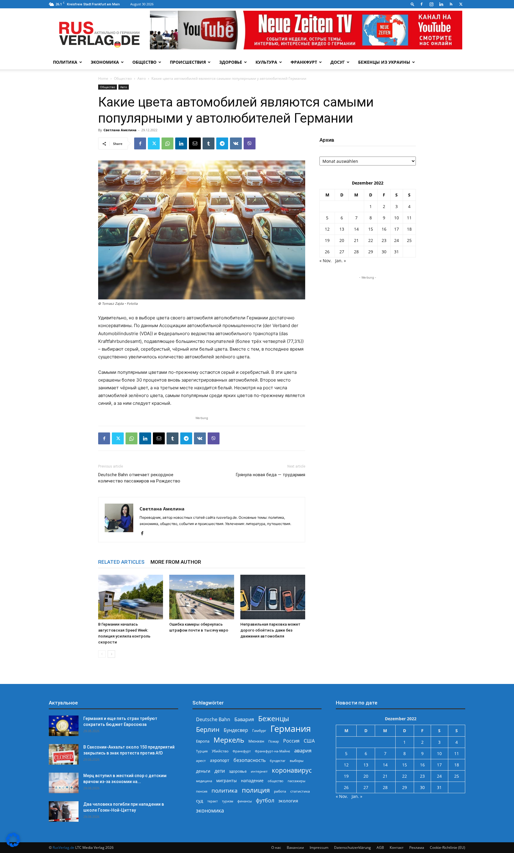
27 (341, 251)
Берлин (208, 729)
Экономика (105, 62)
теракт (212, 801)
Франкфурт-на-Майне (272, 751)
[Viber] (250, 143)
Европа (202, 741)
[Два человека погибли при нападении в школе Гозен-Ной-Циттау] (64, 811)
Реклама (416, 847)
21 (356, 240)
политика (224, 790)
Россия (291, 741)
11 (409, 218)
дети (219, 771)
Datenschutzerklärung (352, 847)
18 (409, 229)
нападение (252, 780)
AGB (380, 847)
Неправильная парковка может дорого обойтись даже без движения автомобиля (270, 630)
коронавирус (292, 770)
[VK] (236, 143)
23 (384, 240)
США (309, 741)
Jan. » (340, 260)
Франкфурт (304, 62)
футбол (265, 800)
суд (199, 801)
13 (341, 229)
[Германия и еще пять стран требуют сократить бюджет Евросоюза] (64, 725)
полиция (256, 790)
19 (327, 240)
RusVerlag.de (63, 847)
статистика (300, 791)
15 (370, 229)
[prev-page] (102, 654)
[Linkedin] (441, 4)
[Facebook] (421, 4)
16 (384, 229)
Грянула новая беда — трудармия (270, 474)
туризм (227, 801)
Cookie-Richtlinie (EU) (447, 847)
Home (103, 78)
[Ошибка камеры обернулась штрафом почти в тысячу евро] (201, 597)
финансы (244, 801)
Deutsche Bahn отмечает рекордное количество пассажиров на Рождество (139, 478)
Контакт (397, 847)
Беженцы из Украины (384, 62)
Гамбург (259, 730)
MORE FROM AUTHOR (176, 562)
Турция (202, 751)
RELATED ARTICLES (121, 562)
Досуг (337, 62)
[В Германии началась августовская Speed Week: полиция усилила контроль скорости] (130, 597)
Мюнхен (256, 741)
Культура (266, 62)
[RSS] (450, 4)
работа (280, 791)
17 (396, 229)
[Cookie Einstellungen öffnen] (13, 845)
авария (302, 750)
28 (356, 251)
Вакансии (295, 847)
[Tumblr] (208, 143)
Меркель (229, 740)
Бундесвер (236, 730)
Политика (65, 62)
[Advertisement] (367, 318)
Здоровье (230, 62)
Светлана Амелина (120, 130)
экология (288, 801)
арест (201, 760)
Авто (141, 78)
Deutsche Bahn (213, 719)
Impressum (319, 847)
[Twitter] (460, 4)
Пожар (273, 741)
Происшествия (188, 62)
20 (341, 240)
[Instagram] (431, 4)
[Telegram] (222, 143)
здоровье (238, 771)
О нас (276, 847)
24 (396, 240)
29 (370, 251)
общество (275, 781)
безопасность (250, 760)
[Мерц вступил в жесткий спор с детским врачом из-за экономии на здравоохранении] (64, 783)
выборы (296, 760)
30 (384, 251)
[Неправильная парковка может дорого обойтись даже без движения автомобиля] (272, 597)
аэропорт (219, 760)
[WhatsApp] (167, 143)
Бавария (244, 719)
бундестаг (278, 761)
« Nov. (325, 260)
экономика (210, 810)
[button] (412, 4)
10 (396, 218)
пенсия (201, 791)
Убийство (220, 751)
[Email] (195, 143)
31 (396, 251)
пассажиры (296, 781)
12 (327, 229)
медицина (204, 781)
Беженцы (273, 718)
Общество (144, 62)
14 (356, 229)
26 (327, 251)
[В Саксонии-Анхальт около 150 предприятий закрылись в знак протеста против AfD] (64, 754)
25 (409, 240)
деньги (203, 771)
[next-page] (111, 654)
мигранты (226, 780)
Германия (290, 729)
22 (370, 240)
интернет (259, 771)
